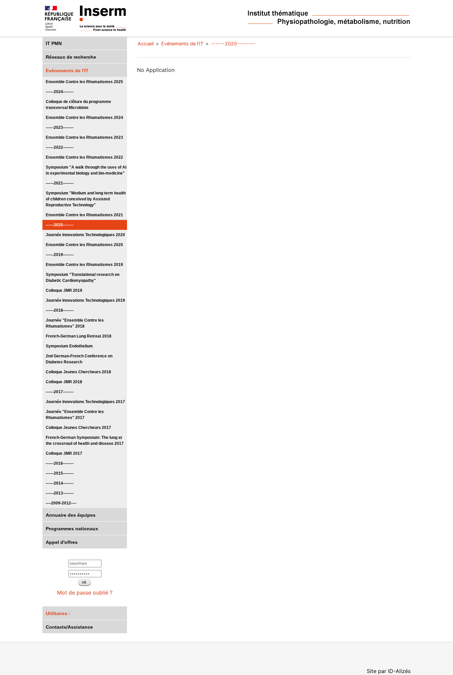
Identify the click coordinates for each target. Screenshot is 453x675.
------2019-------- (60, 254)
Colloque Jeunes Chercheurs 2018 (78, 372)
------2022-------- (60, 147)
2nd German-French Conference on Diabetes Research (79, 359)
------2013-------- (60, 493)
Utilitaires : (58, 613)
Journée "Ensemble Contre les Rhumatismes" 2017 (75, 414)
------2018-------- (60, 310)
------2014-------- (60, 483)
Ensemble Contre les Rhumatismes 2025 (84, 81)
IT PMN (54, 43)
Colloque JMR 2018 (64, 382)
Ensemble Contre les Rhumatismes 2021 (84, 215)
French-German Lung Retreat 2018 (78, 336)
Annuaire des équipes (71, 515)
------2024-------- (60, 91)
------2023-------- (60, 127)
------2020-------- (60, 225)
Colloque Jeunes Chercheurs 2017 (78, 427)
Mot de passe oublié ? (84, 592)
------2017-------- (60, 391)
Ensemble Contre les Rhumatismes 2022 (84, 157)
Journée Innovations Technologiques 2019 (85, 300)
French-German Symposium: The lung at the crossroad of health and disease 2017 (85, 440)
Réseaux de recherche (71, 57)
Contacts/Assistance (69, 627)
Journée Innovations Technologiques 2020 (85, 235)
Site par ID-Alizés (389, 671)
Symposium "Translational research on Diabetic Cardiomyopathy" (82, 277)
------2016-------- (60, 463)
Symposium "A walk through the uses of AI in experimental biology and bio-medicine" (86, 170)
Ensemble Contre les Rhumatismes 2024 (84, 117)
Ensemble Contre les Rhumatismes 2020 (84, 244)
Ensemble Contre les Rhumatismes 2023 (84, 137)
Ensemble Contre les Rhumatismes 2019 (84, 264)
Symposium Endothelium (69, 346)
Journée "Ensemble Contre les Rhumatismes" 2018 (75, 323)
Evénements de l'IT (67, 70)
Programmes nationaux (72, 528)
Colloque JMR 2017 (64, 453)
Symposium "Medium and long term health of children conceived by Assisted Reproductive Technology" (86, 199)
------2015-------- (60, 473)
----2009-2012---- (61, 503)
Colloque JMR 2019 (64, 290)
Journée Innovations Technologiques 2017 (85, 401)
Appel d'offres (62, 542)
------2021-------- (60, 183)
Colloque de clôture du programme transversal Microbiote (78, 104)
